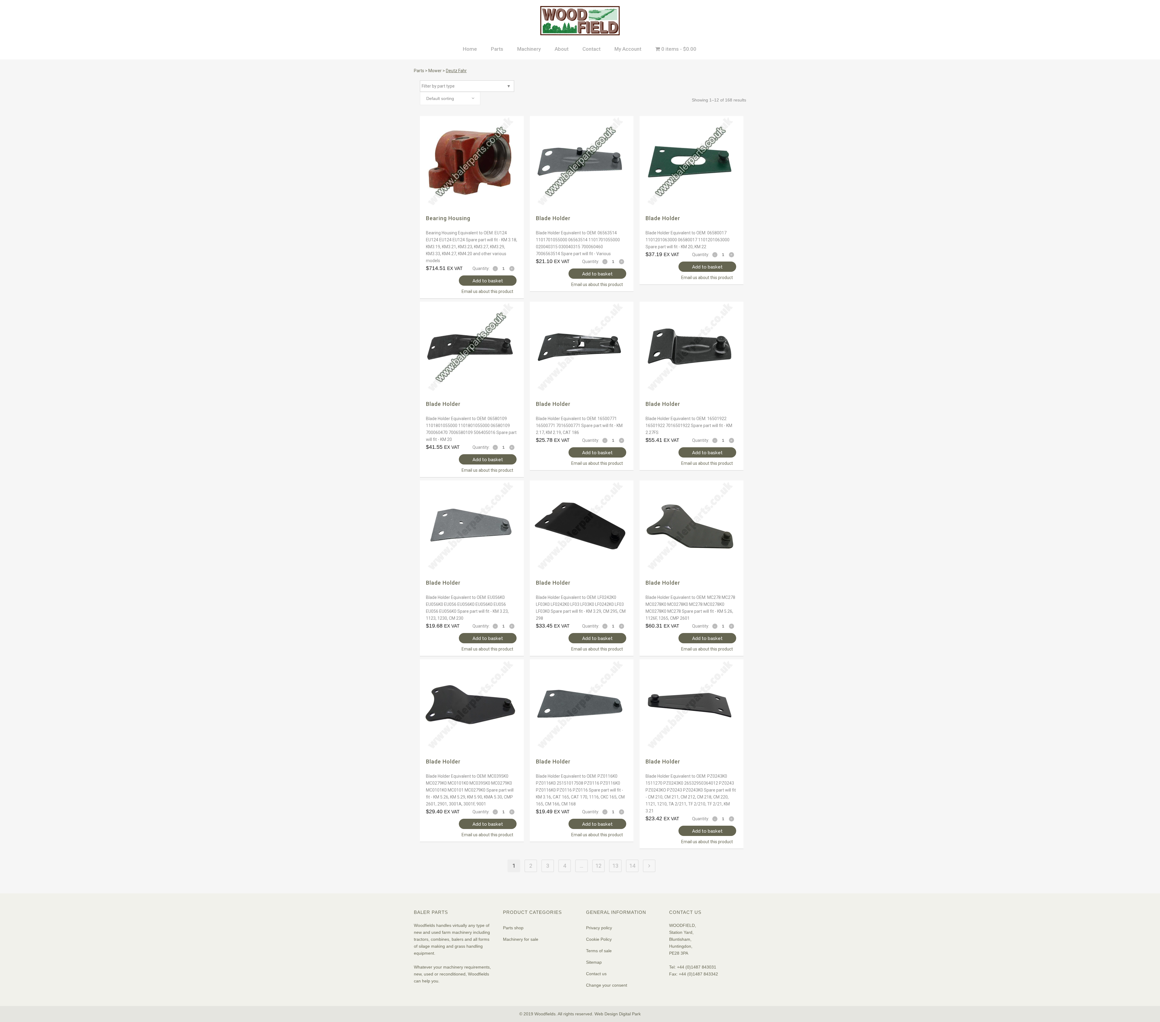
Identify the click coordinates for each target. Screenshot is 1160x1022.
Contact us (596, 973)
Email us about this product (487, 291)
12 (598, 866)
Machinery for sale (520, 939)
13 (615, 866)
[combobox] (450, 98)
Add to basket (487, 281)
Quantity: (481, 268)
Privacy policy (599, 927)
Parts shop (513, 927)
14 (632, 866)
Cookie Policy (599, 939)
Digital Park (630, 1013)
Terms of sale (599, 950)
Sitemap (594, 962)
